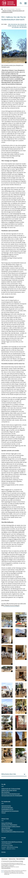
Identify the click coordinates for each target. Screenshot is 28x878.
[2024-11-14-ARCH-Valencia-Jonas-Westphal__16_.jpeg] (7, 739)
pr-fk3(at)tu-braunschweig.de (11, 605)
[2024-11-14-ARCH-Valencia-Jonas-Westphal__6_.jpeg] (21, 633)
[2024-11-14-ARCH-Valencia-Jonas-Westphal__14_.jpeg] (7, 722)
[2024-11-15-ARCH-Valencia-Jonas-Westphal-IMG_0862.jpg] (21, 755)
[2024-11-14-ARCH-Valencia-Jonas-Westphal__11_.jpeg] (21, 690)
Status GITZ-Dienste (6, 823)
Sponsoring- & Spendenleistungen (10, 794)
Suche (21, 3)
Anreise (3, 852)
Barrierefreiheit (20, 859)
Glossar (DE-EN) (5, 828)
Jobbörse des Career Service (9, 790)
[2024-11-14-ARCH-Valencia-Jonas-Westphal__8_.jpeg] (7, 669)
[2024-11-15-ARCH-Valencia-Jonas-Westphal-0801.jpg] (21, 739)
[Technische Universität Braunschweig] (8, 3)
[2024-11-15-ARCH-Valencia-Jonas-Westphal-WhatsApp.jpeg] (21, 652)
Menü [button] (25, 3)
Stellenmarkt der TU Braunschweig (10, 788)
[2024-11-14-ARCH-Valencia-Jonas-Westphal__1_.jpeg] (14, 46)
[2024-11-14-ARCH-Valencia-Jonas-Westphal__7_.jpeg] (7, 655)
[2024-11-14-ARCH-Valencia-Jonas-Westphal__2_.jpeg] (7, 619)
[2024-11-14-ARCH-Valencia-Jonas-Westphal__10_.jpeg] (7, 690)
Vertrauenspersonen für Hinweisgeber (11, 795)
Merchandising (5, 792)
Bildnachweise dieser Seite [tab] (8, 774)
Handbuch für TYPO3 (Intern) (9, 825)
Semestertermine (6, 806)
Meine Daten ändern (7, 830)
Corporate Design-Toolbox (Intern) (10, 826)
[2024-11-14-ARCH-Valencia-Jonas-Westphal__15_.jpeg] (21, 722)
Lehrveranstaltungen (7, 807)
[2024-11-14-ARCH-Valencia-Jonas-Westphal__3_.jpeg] (21, 619)
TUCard (3, 813)
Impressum (4, 859)
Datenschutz (12, 859)
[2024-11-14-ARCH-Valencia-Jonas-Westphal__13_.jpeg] (21, 706)
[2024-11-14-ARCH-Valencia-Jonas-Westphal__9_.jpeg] (21, 673)
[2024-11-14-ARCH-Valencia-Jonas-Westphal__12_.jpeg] (7, 706)
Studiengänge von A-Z (7, 809)
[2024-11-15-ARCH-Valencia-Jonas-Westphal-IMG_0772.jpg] (7, 755)
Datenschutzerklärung (5, 868)
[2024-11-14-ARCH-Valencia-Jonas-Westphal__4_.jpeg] (7, 636)
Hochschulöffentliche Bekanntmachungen (12, 831)
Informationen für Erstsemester (10, 811)
